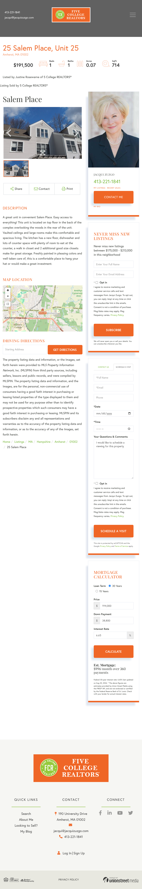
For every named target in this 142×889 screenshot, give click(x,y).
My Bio (97, 206)
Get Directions (65, 350)
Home (6, 442)
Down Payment (102, 614)
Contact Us (103, 367)
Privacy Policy (117, 315)
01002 (73, 442)
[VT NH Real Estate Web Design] (120, 880)
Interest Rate (101, 629)
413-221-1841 (12, 12)
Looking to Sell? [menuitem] (26, 825)
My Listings (99, 188)
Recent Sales (114, 188)
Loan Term (100, 586)
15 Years (104, 591)
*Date (97, 406)
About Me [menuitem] (26, 819)
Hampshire (43, 442)
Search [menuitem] (26, 814)
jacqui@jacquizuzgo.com (19, 17)
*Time (97, 422)
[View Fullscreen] (8, 304)
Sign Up (79, 853)
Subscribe (113, 330)
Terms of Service (121, 546)
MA (30, 442)
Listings (19, 442)
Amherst (60, 442)
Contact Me (113, 197)
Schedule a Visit (123, 367)
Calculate (113, 651)
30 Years (117, 586)
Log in (67, 853)
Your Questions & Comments (111, 436)
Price (97, 599)
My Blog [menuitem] (26, 831)
